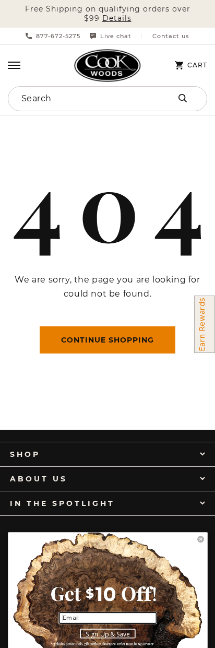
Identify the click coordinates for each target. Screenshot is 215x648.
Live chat (116, 36)
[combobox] (78, 98)
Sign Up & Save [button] (108, 634)
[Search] (182, 98)
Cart (197, 65)
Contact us (170, 36)
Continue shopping (107, 340)
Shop (25, 454)
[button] (14, 65)
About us (38, 478)
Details (117, 18)
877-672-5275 (58, 36)
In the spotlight (62, 503)
